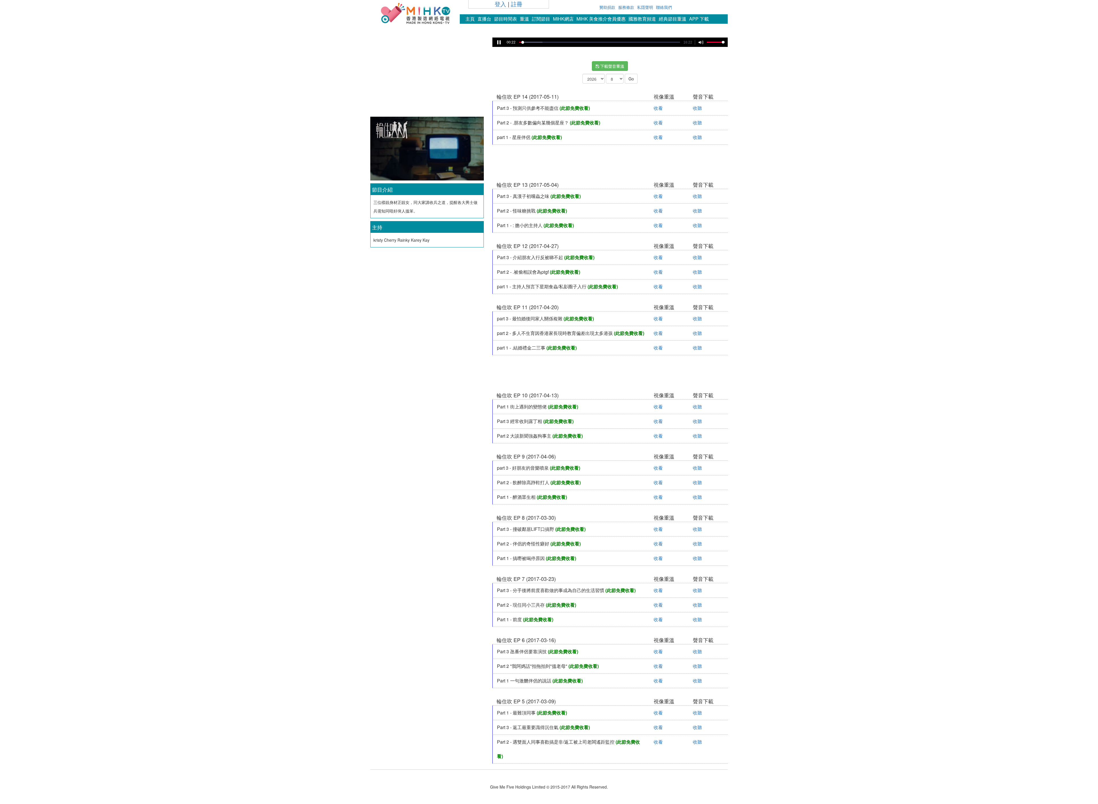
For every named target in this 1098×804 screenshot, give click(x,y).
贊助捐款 (607, 7)
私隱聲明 (645, 7)
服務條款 (626, 7)
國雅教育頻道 (642, 18)
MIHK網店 (563, 18)
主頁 (470, 18)
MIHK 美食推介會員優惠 (601, 18)
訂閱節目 (541, 18)
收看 (658, 108)
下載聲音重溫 (611, 66)
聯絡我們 (664, 7)
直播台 (484, 18)
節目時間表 (505, 18)
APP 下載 (699, 18)
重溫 (524, 18)
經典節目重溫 (672, 18)
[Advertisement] (427, 75)
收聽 (697, 108)
